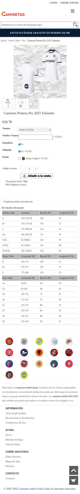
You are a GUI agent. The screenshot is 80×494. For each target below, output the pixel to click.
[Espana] (9, 342)
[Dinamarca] (9, 353)
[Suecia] (24, 376)
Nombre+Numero (10, 135)
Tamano (6, 128)
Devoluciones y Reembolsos (20, 418)
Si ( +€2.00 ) (26, 151)
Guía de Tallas (13, 444)
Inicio (3, 40)
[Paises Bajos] (39, 353)
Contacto (10, 478)
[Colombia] (39, 364)
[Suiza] (69, 353)
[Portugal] (69, 364)
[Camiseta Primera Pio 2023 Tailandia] (8, 100)
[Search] (75, 24)
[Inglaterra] (9, 364)
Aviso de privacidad (16, 413)
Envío (9, 435)
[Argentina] (54, 342)
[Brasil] (39, 342)
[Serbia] (54, 353)
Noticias (10, 466)
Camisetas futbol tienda (31, 488)
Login (53, 2)
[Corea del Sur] (24, 364)
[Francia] (24, 353)
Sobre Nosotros (13, 456)
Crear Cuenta (69, 2)
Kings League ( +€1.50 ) (37, 158)
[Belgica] (9, 376)
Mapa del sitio (13, 461)
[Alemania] (24, 342)
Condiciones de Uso (16, 422)
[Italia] (54, 364)
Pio (23, 40)
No (22, 144)
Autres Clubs (14, 40)
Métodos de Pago (14, 439)
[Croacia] (69, 342)
